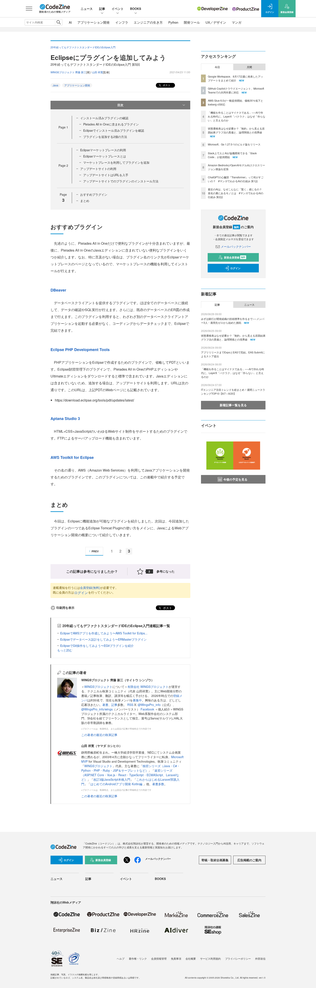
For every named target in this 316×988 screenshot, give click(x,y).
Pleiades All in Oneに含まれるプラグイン (111, 124)
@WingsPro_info (149, 704)
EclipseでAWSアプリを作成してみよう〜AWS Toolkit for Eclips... (103, 633)
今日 (217, 67)
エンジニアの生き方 (148, 22)
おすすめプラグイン (93, 194)
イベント (118, 8)
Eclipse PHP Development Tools (80, 349)
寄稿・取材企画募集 (215, 860)
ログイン (81, 592)
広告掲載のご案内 (249, 860)
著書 (105, 704)
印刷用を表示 (65, 607)
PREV (95, 551)
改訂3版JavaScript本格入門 (111, 779)
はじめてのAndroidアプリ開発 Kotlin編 (116, 784)
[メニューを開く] (29, 8)
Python (173, 22)
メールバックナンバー (236, 246)
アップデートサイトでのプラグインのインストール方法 (120, 181)
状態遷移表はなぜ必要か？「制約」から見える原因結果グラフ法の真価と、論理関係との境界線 (236, 130)
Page (63, 127)
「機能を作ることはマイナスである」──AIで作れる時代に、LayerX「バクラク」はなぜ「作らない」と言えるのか (236, 116)
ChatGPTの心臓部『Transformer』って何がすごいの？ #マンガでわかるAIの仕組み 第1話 (236, 179)
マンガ (236, 22)
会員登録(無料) (90, 587)
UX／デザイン (216, 22)
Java (55, 85)
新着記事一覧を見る (233, 405)
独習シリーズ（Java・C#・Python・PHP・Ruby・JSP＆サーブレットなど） (130, 768)
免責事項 (176, 958)
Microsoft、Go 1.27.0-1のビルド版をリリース (234, 144)
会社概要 (191, 958)
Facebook (148, 709)
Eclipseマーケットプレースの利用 (103, 150)
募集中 (137, 700)
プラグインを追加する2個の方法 (105, 136)
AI (70, 22)
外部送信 (260, 958)
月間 (249, 67)
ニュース (87, 8)
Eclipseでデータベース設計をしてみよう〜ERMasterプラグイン (103, 639)
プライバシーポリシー (238, 958)
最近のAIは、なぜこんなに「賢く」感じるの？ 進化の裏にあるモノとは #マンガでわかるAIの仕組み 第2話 (236, 193)
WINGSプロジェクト (98, 686)
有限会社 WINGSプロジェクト (148, 686)
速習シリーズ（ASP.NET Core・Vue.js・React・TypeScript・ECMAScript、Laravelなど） (130, 775)
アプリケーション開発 (93, 22)
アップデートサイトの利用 (98, 168)
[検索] (58, 22)
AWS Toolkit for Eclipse (72, 457)
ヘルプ (120, 958)
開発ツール (192, 22)
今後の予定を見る (235, 479)
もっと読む (64, 650)
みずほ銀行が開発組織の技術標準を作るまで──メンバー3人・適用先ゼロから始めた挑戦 (232, 320)
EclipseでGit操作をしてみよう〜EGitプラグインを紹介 (97, 645)
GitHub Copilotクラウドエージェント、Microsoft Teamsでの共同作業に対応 (236, 90)
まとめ (84, 201)
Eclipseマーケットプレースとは (104, 156)
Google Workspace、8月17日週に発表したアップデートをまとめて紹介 (235, 78)
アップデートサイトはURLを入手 (105, 175)
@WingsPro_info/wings (97, 709)
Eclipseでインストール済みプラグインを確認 (113, 130)
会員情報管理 (159, 958)
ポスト (166, 85)
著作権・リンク (138, 958)
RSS (130, 704)
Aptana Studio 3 (65, 418)
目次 (120, 105)
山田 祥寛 (97, 72)
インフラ (121, 22)
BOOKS (135, 8)
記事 (102, 8)
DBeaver (58, 290)
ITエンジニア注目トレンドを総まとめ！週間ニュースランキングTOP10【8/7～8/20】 (233, 391)
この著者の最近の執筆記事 (99, 735)
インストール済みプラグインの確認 (104, 118)
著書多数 (158, 784)
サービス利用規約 (210, 958)
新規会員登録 (234, 257)
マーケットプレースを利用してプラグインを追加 (116, 162)
